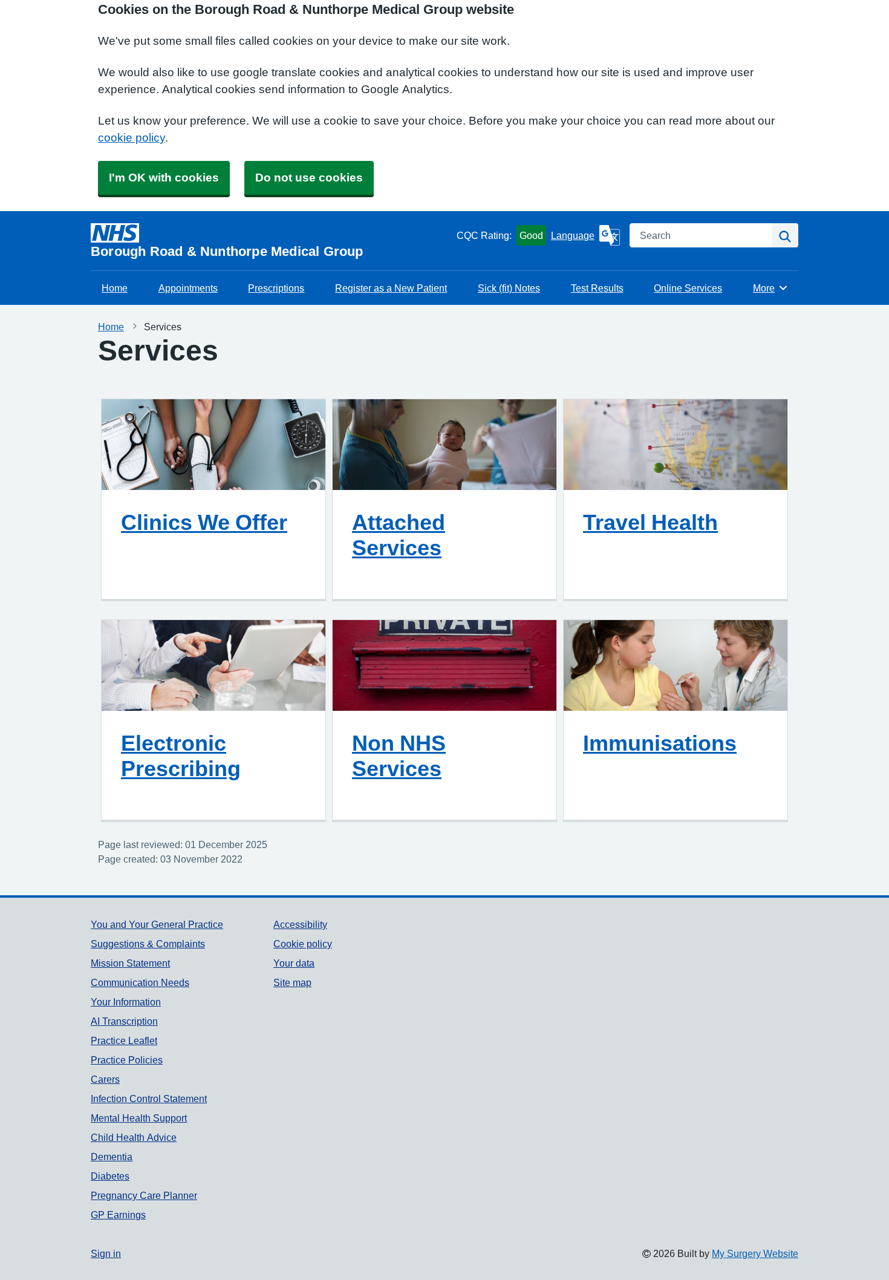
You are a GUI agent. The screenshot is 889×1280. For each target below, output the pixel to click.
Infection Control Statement (149, 1098)
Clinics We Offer (204, 522)
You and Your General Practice (157, 924)
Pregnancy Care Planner (144, 1195)
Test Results (597, 288)
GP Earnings (118, 1215)
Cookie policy (302, 944)
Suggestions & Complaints (148, 944)
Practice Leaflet (124, 1040)
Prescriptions (276, 288)
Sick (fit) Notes (509, 288)
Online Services (688, 288)
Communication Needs (140, 982)
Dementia (111, 1156)
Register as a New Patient (391, 288)
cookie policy (131, 137)
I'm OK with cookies (164, 177)
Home (115, 288)
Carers (105, 1079)
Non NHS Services (399, 755)
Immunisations (660, 743)
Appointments (188, 288)
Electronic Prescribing (181, 755)
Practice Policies (127, 1060)
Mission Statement (130, 963)
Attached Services (398, 534)
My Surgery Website (755, 1253)
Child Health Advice (134, 1137)
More (770, 288)
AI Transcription (124, 1021)
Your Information (126, 1002)
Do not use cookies (309, 177)
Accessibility (300, 924)
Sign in (106, 1253)
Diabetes (110, 1176)
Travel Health (650, 522)
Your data (293, 963)
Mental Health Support (139, 1118)
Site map (292, 982)
